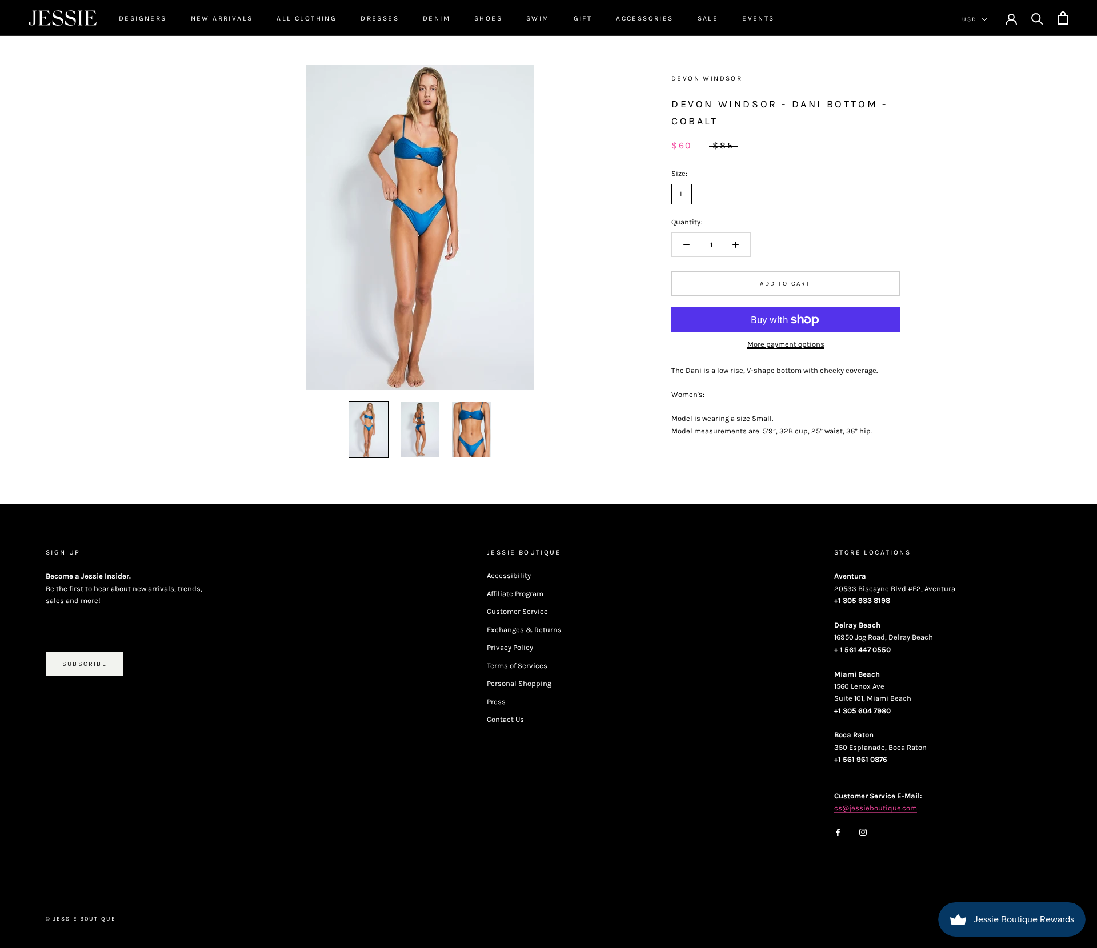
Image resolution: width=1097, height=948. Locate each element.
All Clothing (307, 18)
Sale (708, 18)
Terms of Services (517, 665)
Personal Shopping (519, 683)
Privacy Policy (510, 647)
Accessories (644, 18)
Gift (583, 18)
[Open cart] (1063, 18)
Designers (143, 18)
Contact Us (505, 719)
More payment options (785, 344)
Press (496, 701)
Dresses (380, 18)
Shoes (488, 18)
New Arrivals (222, 18)
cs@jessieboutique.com (875, 808)
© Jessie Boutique (81, 918)
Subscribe (84, 664)
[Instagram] (863, 832)
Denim (436, 18)
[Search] (1037, 18)
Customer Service (517, 611)
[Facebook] (838, 832)
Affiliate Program (515, 593)
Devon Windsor (706, 78)
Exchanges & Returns (524, 629)
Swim (538, 18)
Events (758, 18)
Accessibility (509, 575)
